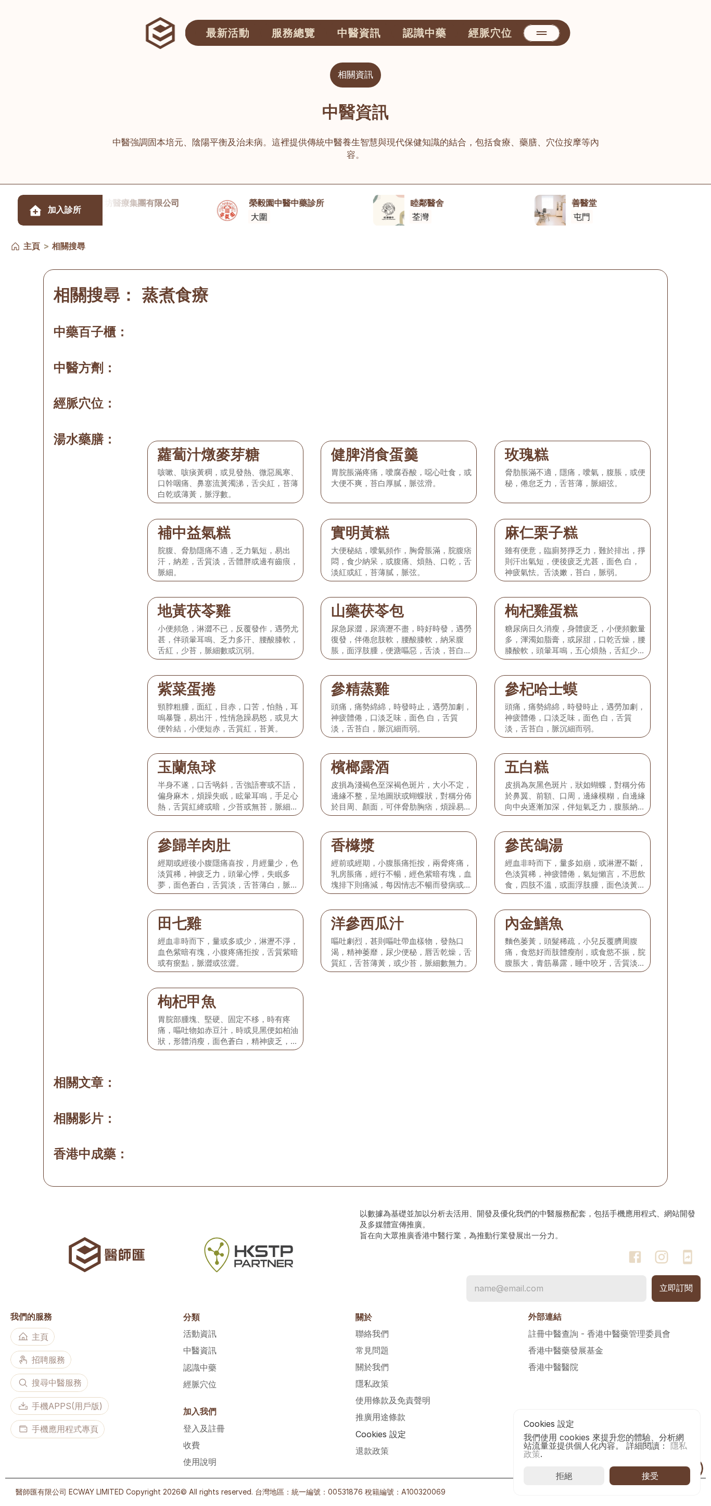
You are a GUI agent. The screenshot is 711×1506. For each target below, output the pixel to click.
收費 (191, 1445)
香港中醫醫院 (553, 1367)
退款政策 (372, 1451)
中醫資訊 (200, 1350)
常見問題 (372, 1350)
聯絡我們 (372, 1333)
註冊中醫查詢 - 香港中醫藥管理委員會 (599, 1333)
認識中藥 (200, 1367)
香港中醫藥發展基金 (565, 1350)
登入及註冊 (204, 1428)
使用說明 (200, 1462)
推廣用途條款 (380, 1417)
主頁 (31, 246)
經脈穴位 (200, 1384)
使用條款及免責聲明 (392, 1400)
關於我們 (372, 1367)
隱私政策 (372, 1383)
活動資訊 (200, 1333)
